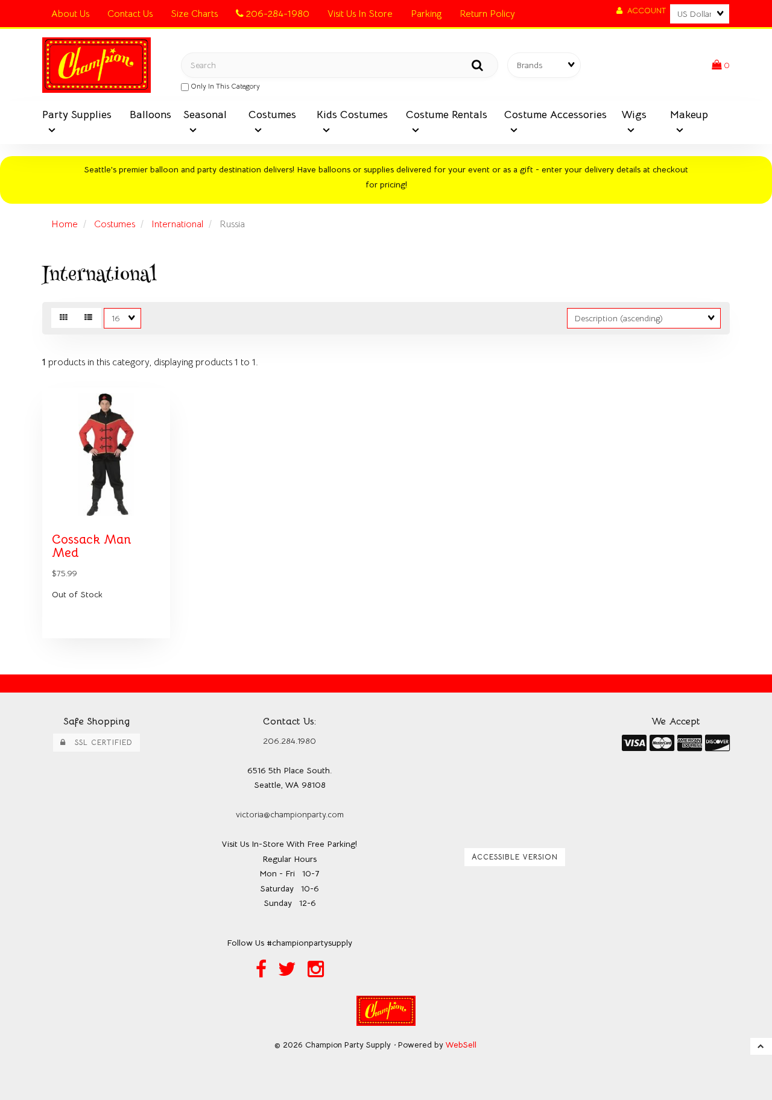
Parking (426, 14)
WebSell (461, 1045)
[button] (721, 65)
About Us (70, 14)
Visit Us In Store (360, 14)
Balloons (150, 114)
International (177, 224)
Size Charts (194, 14)
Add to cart (132, 647)
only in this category (224, 85)
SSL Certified (99, 742)
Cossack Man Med (91, 546)
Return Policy (487, 14)
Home (64, 224)
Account (644, 10)
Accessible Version (515, 857)
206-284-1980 (276, 14)
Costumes (114, 224)
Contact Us (130, 14)
